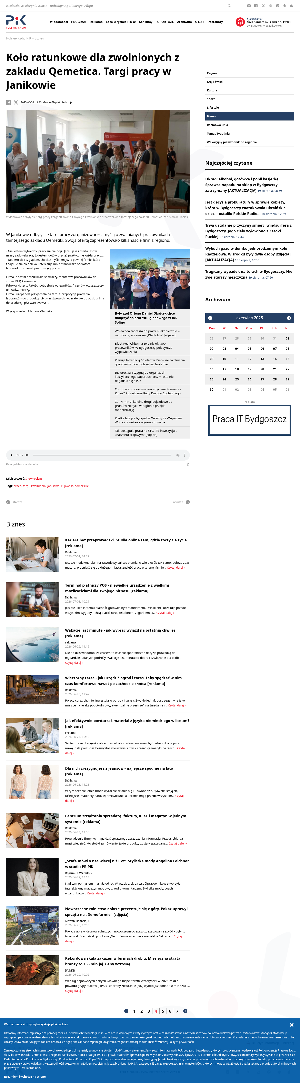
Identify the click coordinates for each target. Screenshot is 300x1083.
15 (287, 359)
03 (224, 349)
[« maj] (210, 318)
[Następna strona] (185, 1011)
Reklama (96, 22)
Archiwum (184, 22)
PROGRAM (79, 22)
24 (224, 379)
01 (287, 338)
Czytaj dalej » (176, 567)
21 (275, 369)
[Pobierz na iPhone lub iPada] (291, 5)
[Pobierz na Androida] (284, 5)
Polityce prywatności (181, 1042)
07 (275, 349)
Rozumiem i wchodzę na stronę (25, 1077)
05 (249, 349)
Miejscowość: (15, 478)
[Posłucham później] (186, 464)
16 (211, 369)
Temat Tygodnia (218, 133)
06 (262, 349)
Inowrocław (34, 478)
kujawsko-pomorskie (75, 486)
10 (224, 359)
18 (237, 369)
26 (211, 338)
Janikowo (53, 486)
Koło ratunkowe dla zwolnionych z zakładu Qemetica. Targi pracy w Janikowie (92, 71)
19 (249, 369)
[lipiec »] (289, 318)
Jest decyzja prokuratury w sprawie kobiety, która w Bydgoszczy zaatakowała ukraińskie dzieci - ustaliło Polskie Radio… (245, 208)
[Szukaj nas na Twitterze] (263, 5)
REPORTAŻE (165, 22)
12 (249, 359)
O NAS (199, 22)
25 (237, 379)
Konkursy (145, 22)
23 (211, 379)
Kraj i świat (214, 82)
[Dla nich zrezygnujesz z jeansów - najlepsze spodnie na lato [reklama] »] (32, 784)
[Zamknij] (292, 1025)
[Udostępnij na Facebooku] (9, 102)
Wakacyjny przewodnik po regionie (232, 142)
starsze (17, 502)
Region (212, 73)
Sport (211, 99)
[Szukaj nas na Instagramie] (249, 5)
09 (211, 359)
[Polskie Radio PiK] (16, 22)
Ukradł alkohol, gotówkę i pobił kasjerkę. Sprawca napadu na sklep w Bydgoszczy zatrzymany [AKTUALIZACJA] (243, 185)
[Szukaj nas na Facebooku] (256, 5)
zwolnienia (38, 486)
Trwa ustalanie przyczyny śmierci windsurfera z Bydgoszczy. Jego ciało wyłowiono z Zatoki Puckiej (248, 231)
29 (249, 338)
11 (237, 359)
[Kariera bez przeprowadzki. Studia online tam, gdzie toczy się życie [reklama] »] (32, 554)
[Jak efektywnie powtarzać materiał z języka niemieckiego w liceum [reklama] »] (32, 736)
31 (275, 338)
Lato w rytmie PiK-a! (121, 22)
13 (262, 359)
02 (211, 349)
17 (224, 369)
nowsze (178, 502)
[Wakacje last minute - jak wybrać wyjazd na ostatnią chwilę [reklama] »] (32, 646)
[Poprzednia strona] (126, 1011)
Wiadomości (59, 22)
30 (262, 338)
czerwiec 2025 (249, 318)
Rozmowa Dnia (217, 125)
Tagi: (9, 486)
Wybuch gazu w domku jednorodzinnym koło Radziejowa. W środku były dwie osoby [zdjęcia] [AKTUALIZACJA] (248, 254)
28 (237, 338)
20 (262, 369)
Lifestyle (213, 107)
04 (237, 349)
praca (17, 486)
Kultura (212, 90)
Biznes (39, 38)
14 (275, 359)
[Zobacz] (249, 420)
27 (224, 338)
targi (26, 486)
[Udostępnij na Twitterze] (17, 102)
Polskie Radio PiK (18, 38)
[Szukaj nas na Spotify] (277, 5)
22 (287, 369)
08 (287, 349)
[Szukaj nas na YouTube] (270, 5)
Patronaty (215, 22)
